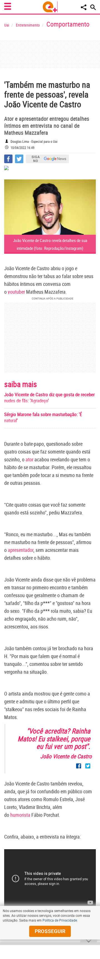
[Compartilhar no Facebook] (8, 159)
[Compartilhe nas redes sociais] (83, 7)
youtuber (16, 291)
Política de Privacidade (59, 920)
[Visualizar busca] (93, 7)
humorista (20, 814)
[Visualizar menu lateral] (7, 6)
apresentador (20, 550)
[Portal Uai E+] (50, 6)
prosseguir (50, 931)
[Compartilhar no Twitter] (19, 159)
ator (29, 459)
